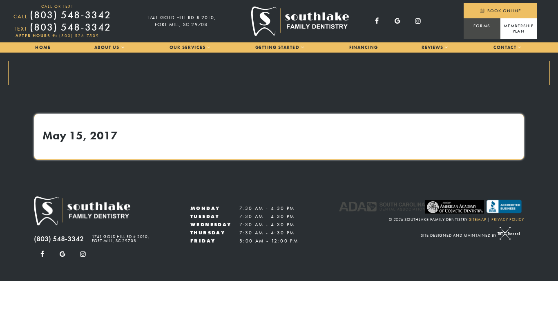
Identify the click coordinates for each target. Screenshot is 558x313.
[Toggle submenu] (122, 47)
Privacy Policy (507, 219)
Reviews (433, 47)
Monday (205, 208)
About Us (107, 47)
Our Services (187, 47)
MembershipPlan (519, 28)
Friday (202, 241)
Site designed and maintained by (459, 235)
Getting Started (277, 47)
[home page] (300, 21)
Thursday (207, 232)
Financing (363, 47)
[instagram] (418, 21)
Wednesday (211, 224)
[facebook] (377, 21)
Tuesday (205, 216)
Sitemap (478, 219)
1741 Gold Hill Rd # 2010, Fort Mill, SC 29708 (181, 21)
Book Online (503, 10)
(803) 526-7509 (79, 35)
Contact (505, 47)
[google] (397, 21)
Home (42, 47)
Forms (481, 26)
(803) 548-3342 (62, 15)
